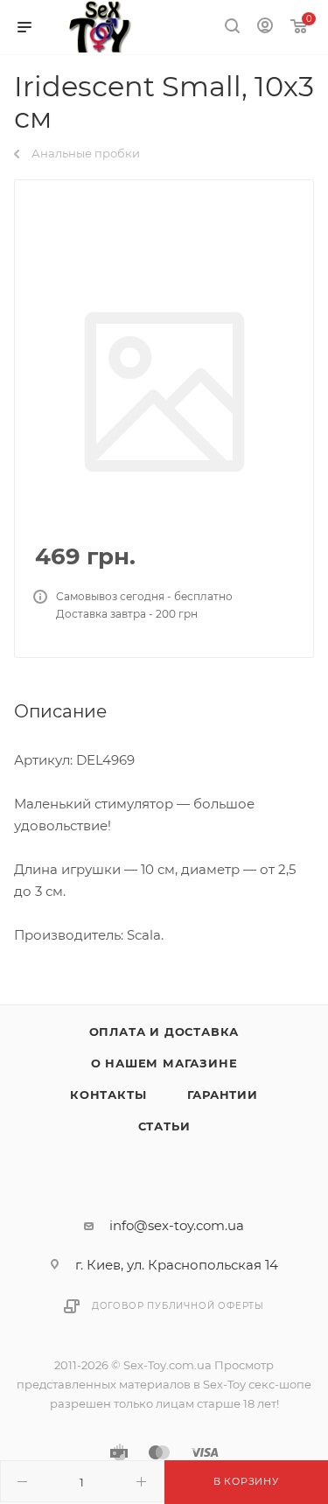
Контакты (108, 1095)
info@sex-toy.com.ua (176, 1225)
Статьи (164, 1126)
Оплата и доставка (164, 1032)
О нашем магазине (164, 1063)
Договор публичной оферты (178, 1306)
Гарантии (222, 1095)
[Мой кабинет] (265, 27)
